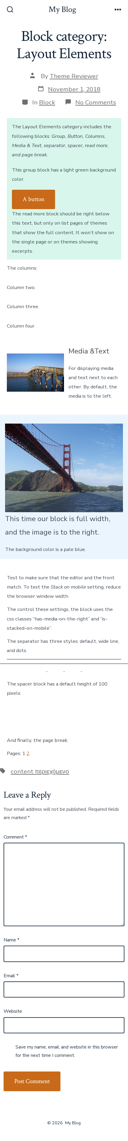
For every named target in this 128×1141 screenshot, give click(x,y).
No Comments (95, 102)
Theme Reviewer (74, 76)
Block (47, 102)
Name (11, 940)
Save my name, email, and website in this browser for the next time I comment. (66, 1051)
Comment (15, 837)
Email (11, 975)
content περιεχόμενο (40, 771)
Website (13, 1011)
